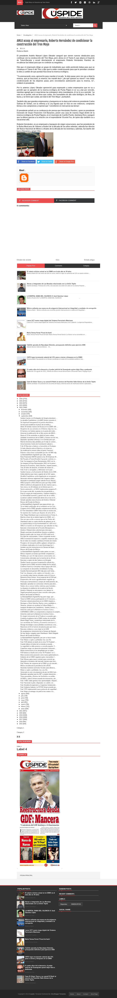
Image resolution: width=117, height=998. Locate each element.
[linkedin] (94, 2)
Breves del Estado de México (30, 549)
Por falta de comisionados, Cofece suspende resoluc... (38, 536)
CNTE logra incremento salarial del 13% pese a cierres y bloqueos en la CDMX (39, 958)
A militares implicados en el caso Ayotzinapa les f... (37, 545)
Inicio (57, 260)
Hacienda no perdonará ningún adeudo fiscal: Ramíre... (38, 480)
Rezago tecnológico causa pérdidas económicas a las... (38, 625)
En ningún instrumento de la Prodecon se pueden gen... (38, 616)
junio (22, 698)
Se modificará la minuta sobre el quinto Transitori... (37, 450)
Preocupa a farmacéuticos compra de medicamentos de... (39, 582)
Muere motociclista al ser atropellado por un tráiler (36, 650)
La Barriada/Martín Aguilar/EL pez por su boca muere (38, 637)
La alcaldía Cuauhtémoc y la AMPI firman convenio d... (38, 420)
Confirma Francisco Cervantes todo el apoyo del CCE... (38, 566)
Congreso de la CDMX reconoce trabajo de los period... (38, 564)
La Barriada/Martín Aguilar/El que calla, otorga (35, 455)
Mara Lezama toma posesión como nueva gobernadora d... (39, 655)
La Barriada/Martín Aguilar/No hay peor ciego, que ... (37, 597)
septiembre (24, 416)
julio (22, 696)
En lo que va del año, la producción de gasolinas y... (37, 491)
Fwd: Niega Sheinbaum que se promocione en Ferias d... (39, 515)
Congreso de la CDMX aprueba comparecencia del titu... (39, 508)
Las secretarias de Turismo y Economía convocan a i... (38, 622)
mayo (23, 700)
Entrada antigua (89, 260)
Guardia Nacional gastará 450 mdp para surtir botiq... (37, 571)
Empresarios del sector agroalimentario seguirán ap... (38, 579)
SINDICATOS (76, 904)
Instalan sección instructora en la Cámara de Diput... (37, 547)
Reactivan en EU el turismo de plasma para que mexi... (38, 627)
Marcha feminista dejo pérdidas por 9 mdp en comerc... (38, 442)
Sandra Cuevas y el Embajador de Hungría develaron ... (38, 418)
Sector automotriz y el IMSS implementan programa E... (39, 489)
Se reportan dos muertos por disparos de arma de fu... (38, 513)
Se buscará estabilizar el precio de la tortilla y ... (36, 425)
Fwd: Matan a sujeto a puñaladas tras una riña (35, 640)
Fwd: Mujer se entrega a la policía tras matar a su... (37, 691)
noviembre (24, 412)
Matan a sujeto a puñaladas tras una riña (33, 670)
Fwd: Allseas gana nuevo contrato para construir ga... (38, 659)
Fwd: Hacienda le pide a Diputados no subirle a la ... (37, 683)
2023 (20, 405)
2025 (20, 401)
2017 (20, 719)
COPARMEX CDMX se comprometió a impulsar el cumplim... (40, 612)
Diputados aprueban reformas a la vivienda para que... (38, 439)
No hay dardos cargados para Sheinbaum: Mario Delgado (39, 633)
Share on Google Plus (66, 161)
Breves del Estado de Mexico (30, 502)
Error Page (94, 994)
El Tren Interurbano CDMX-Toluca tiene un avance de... (38, 511)
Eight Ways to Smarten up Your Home (37, 2)
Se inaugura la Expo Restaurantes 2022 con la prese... (38, 463)
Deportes (63, 904)
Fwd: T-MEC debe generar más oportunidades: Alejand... (39, 681)
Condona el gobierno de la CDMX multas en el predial (38, 618)
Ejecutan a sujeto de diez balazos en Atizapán (35, 560)
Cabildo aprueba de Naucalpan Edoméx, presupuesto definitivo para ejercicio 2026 (40, 949)
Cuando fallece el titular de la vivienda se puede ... (37, 644)
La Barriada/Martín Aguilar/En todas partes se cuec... (38, 551)
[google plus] (98, 2)
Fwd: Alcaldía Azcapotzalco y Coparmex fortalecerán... (38, 685)
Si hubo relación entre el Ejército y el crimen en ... (37, 448)
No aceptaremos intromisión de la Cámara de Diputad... (38, 631)
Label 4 (22, 749)
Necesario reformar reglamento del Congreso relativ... (38, 478)
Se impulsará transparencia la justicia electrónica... (37, 422)
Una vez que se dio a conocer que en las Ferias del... (38, 519)
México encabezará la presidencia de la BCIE (35, 665)
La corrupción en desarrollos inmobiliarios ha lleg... (37, 569)
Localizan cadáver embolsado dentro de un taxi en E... (38, 498)
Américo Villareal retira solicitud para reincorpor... (36, 530)
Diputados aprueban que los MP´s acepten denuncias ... (39, 674)
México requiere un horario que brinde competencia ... (38, 554)
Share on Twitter (47, 161)
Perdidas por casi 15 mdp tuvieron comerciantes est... (38, 556)
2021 (20, 711)
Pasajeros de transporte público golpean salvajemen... (38, 543)
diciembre (24, 409)
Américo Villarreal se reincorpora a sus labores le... (37, 590)
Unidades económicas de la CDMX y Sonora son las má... (39, 437)
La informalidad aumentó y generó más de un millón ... (38, 495)
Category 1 (20, 728)
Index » (19, 746)
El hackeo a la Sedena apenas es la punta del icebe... (38, 431)
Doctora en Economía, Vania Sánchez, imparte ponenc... (39, 465)
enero (23, 709)
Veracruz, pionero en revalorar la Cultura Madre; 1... (37, 605)
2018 (20, 717)
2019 (20, 715)
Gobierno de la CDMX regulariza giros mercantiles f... (38, 657)
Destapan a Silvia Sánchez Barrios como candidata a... (38, 603)
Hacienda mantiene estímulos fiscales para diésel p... (38, 668)
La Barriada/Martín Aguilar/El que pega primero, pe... (37, 504)
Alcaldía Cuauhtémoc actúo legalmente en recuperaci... (38, 476)
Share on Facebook (28, 161)
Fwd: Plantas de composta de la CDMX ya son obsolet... (39, 663)
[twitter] (75, 2)
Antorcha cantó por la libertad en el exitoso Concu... (37, 610)
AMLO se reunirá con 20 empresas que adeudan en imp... (39, 526)
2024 (20, 403)
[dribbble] (89, 2)
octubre (23, 414)
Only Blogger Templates (58, 994)
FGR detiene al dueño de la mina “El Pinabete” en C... (38, 653)
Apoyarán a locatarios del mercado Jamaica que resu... (38, 661)
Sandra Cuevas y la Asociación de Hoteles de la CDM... (38, 472)
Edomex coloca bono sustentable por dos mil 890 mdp (38, 452)
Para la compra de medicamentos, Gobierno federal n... (38, 493)
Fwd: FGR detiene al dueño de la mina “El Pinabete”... (38, 642)
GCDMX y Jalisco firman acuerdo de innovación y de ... (38, 678)
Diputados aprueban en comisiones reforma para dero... (38, 584)
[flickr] (85, 2)
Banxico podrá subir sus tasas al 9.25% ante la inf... (37, 534)
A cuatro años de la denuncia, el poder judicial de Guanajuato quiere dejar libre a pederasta (40, 967)
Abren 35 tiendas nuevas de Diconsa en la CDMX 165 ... (39, 427)
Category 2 (20, 732)
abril (22, 702)
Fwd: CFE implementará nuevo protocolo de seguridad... (39, 689)
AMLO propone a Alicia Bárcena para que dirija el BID (38, 483)
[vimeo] (80, 2)
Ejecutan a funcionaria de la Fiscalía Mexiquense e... (38, 528)
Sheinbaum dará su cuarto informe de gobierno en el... (38, 521)
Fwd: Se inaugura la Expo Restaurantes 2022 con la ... (38, 461)
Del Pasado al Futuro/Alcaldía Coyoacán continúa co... (38, 459)
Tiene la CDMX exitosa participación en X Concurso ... (38, 599)
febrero (23, 706)
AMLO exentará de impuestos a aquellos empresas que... (39, 538)
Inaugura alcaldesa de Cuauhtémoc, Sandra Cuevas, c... (39, 607)
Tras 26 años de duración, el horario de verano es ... (37, 467)
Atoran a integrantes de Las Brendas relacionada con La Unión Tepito (38, 902)
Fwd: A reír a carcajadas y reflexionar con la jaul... (37, 470)
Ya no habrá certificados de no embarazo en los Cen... (38, 506)
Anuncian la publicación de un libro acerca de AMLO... (38, 433)
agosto (23, 693)
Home (19, 35)
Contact (85, 994)
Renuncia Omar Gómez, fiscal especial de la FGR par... (38, 577)
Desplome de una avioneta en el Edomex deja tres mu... (39, 429)
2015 (20, 724)
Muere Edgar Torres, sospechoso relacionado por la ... (38, 620)
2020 (20, 713)
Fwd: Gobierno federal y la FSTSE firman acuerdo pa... (38, 687)
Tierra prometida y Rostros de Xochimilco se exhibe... (38, 676)
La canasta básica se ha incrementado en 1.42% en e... (38, 523)
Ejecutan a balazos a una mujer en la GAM (34, 629)
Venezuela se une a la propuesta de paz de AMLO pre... (38, 672)
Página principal (26, 875)
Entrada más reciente (24, 260)
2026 (20, 399)
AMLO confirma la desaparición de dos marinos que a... (38, 485)
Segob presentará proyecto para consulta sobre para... (38, 592)
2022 (20, 407)
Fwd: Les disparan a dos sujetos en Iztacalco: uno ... (38, 573)
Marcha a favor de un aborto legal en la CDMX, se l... (38, 517)
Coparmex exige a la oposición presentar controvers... (38, 648)
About (78, 994)
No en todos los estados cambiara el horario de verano (38, 541)
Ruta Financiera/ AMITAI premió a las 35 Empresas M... (39, 457)
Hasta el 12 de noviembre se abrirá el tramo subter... (37, 435)
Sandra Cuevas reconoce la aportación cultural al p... (38, 562)
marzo (23, 704)
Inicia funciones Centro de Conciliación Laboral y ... (37, 444)
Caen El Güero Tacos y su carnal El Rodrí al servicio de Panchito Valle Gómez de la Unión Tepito (40, 978)
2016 (20, 721)
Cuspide (32, 994)
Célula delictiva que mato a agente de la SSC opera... (38, 474)
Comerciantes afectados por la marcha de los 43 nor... (38, 558)
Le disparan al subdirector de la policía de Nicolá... (37, 588)
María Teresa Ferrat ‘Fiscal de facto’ (37, 939)
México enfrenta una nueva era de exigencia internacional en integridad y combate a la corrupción (40, 921)
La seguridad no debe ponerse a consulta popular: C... (38, 646)
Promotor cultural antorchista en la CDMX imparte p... (38, 601)
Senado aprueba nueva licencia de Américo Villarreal (37, 500)
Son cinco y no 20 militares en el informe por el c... (37, 487)
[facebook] (71, 2)
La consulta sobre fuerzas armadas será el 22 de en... (38, 575)
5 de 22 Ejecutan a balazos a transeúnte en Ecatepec (38, 446)
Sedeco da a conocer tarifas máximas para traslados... (38, 586)
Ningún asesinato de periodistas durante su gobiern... (38, 532)
